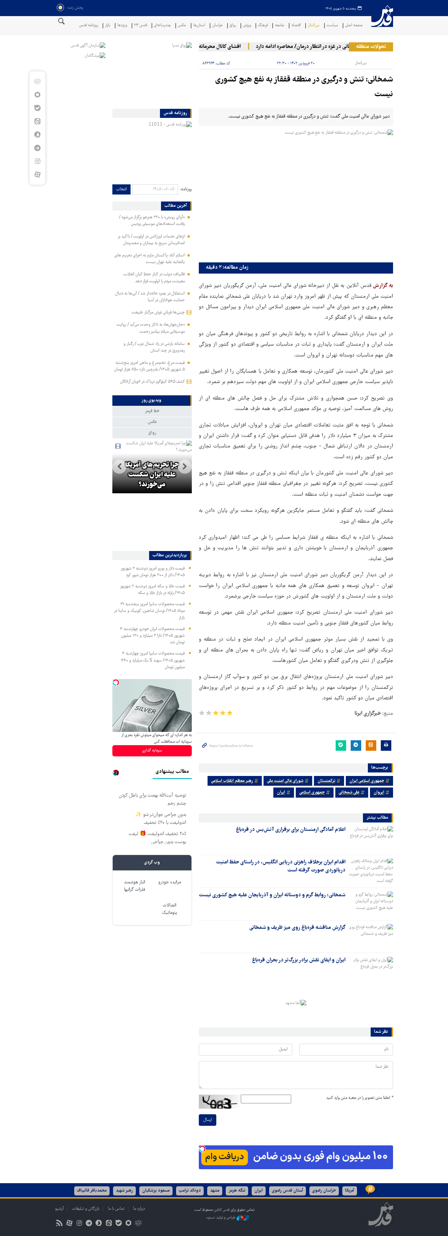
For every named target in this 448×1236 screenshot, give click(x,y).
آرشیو (59, 1209)
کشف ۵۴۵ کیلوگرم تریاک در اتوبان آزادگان (152, 382)
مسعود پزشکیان (156, 1191)
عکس (182, 25)
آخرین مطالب (175, 206)
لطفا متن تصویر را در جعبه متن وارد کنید (359, 1098)
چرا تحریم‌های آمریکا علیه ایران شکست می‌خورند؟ (151, 475)
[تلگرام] (37, 148)
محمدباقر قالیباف (92, 1191)
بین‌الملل (314, 25)
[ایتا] (37, 121)
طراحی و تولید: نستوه (221, 1217)
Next (119, 467)
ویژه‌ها (122, 25)
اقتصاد (296, 25)
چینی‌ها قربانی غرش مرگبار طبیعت (158, 313)
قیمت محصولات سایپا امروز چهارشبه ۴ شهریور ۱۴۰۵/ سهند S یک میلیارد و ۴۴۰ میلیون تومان (153, 660)
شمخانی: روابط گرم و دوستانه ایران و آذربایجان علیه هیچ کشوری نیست (272, 895)
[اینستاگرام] (37, 161)
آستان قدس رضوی (287, 1191)
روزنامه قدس (88, 25)
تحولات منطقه (371, 47)
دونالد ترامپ (190, 1191)
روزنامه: (186, 189)
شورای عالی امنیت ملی (285, 781)
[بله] (37, 108)
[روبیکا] (37, 81)
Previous (185, 467)
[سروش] (37, 135)
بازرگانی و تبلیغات (85, 1209)
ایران (281, 793)
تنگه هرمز (237, 1191)
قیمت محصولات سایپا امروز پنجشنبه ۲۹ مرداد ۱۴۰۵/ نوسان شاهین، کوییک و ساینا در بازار (149, 611)
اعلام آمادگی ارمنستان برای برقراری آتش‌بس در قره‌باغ (290, 830)
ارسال (207, 1120)
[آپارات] (37, 174)
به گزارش (382, 286)
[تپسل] (202, 1148)
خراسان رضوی (324, 1191)
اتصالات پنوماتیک (169, 909)
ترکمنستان (326, 781)
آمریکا (349, 1191)
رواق (233, 25)
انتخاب (121, 189)
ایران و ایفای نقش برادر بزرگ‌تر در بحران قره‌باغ (298, 960)
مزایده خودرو (169, 882)
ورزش (247, 25)
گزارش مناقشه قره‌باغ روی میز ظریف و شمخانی (297, 928)
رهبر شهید (124, 1191)
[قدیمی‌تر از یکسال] (370, 838)
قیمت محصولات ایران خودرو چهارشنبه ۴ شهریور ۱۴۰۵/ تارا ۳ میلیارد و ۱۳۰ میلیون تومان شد (152, 635)
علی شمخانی (349, 793)
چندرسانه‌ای (162, 25)
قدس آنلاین (382, 20)
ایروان (378, 793)
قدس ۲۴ (140, 25)
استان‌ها (199, 25)
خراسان (217, 25)
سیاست (332, 25)
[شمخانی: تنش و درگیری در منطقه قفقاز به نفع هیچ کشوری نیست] (296, 194)
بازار (107, 25)
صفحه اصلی (354, 25)
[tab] (152, 400)
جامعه (279, 25)
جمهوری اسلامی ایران (366, 781)
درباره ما (139, 1209)
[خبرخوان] (59, 1224)
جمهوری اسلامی (312, 793)
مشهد (214, 1191)
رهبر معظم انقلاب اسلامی (232, 781)
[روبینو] (37, 95)
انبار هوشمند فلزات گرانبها (134, 886)
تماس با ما (116, 1209)
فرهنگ (263, 25)
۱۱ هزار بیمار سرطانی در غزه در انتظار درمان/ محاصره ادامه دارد (330, 47)
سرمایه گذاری (152, 751)
